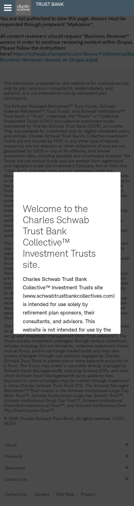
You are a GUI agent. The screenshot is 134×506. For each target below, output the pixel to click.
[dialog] (67, 253)
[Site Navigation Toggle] (8, 8)
